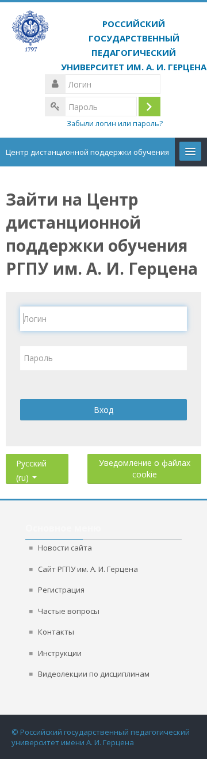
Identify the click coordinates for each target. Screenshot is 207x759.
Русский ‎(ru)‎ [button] (31, 461)
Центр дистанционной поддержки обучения (87, 152)
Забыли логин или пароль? (115, 123)
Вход (103, 409)
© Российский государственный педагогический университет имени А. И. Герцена (101, 737)
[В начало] (103, 41)
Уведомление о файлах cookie (144, 468)
